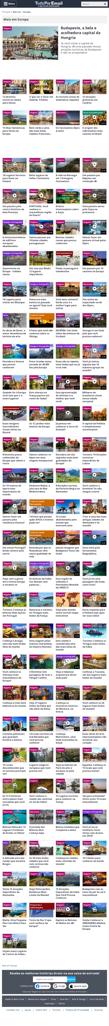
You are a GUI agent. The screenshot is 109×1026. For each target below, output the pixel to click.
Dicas (53, 999)
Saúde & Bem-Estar (14, 999)
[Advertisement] (54, 70)
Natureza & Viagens (37, 999)
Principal (6, 12)
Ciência (61, 1003)
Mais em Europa (9, 965)
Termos (63, 992)
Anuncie (98, 1009)
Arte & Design (79, 999)
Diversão (64, 999)
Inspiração (49, 1003)
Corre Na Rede (96, 999)
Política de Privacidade (78, 992)
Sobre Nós (41, 1009)
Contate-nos (13, 1009)
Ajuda (28, 1009)
